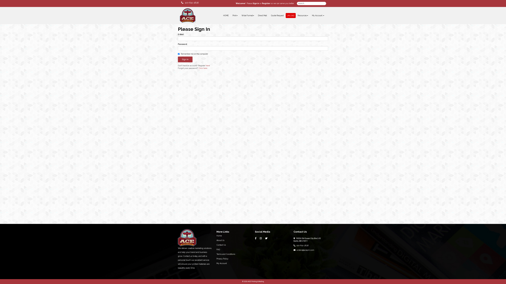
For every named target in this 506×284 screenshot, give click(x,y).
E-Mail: (181, 34)
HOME (226, 15)
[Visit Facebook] (256, 238)
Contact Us (221, 245)
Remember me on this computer (194, 54)
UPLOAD (290, 16)
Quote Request (277, 15)
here (208, 66)
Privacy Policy (222, 259)
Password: (182, 44)
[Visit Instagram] (261, 238)
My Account (221, 263)
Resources (302, 15)
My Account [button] (317, 15)
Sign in (256, 3)
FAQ (218, 249)
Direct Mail (262, 15)
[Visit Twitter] (266, 238)
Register (266, 3)
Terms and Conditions (225, 254)
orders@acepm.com (304, 250)
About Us (220, 240)
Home (219, 236)
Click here (203, 68)
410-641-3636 (302, 245)
